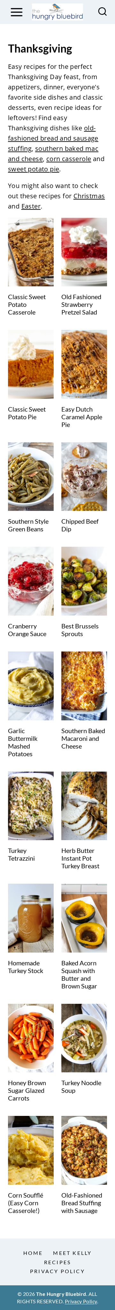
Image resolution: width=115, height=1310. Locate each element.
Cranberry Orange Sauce (27, 629)
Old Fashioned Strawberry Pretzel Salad (81, 304)
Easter (31, 206)
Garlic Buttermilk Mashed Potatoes (22, 742)
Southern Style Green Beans (28, 525)
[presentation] (31, 252)
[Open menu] (16, 12)
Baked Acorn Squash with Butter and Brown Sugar (79, 974)
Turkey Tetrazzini (21, 854)
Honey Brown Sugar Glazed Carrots (27, 1090)
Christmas (89, 196)
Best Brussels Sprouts (80, 629)
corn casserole (68, 158)
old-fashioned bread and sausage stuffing (53, 138)
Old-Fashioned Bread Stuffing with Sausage (81, 1202)
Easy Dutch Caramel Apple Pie (81, 416)
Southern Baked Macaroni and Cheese (83, 738)
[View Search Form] (102, 12)
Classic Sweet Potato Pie (27, 413)
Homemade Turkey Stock (25, 966)
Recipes (57, 1262)
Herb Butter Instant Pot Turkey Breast (80, 858)
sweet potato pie (33, 169)
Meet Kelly (72, 1253)
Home (33, 1253)
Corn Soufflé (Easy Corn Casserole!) (25, 1202)
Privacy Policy (57, 1271)
